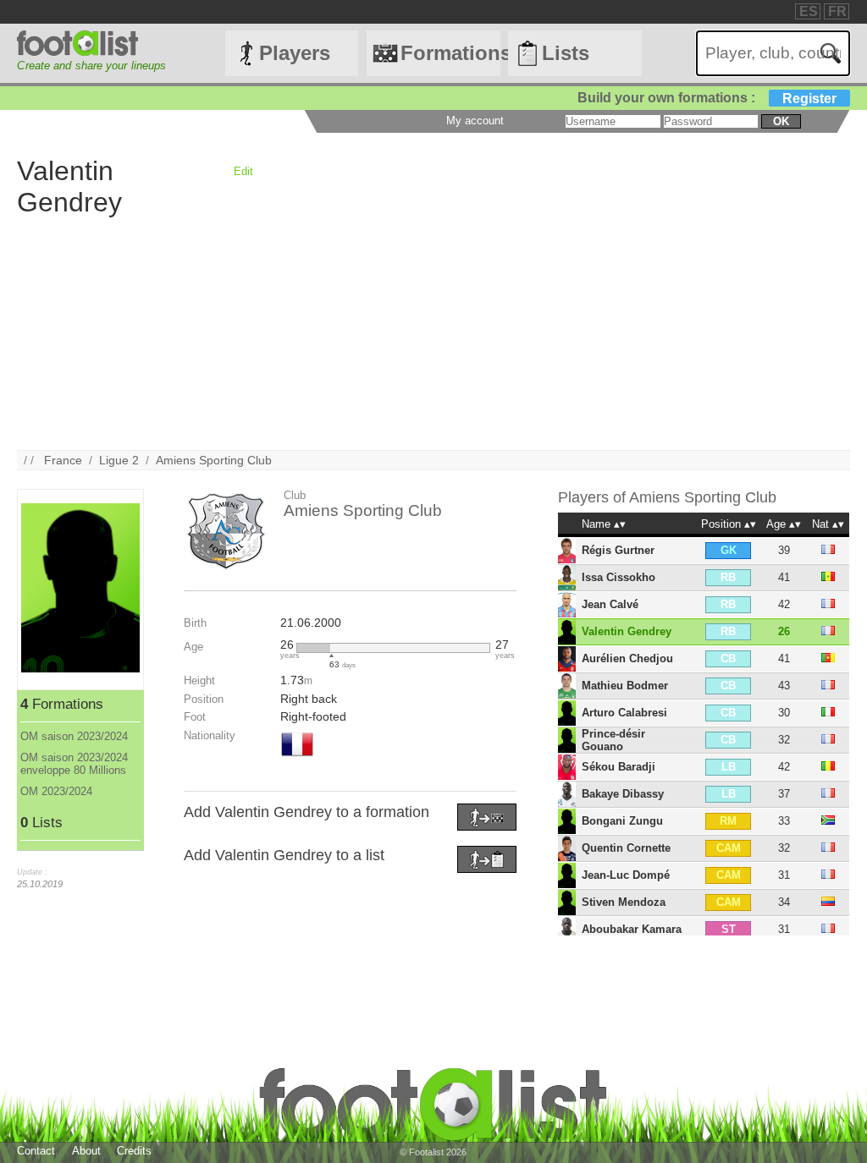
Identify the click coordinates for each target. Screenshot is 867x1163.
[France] (297, 758)
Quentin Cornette (626, 848)
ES (808, 11)
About (86, 1150)
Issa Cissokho (618, 577)
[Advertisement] (433, 331)
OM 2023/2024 (56, 791)
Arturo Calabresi (624, 712)
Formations (450, 52)
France (63, 460)
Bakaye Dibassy (623, 793)
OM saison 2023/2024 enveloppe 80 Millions (74, 763)
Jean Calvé (610, 604)
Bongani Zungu (622, 821)
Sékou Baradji (618, 766)
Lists (565, 52)
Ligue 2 (119, 460)
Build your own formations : (707, 98)
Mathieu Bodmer (625, 685)
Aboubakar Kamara (632, 929)
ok (781, 121)
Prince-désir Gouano (613, 740)
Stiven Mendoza (623, 902)
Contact (36, 1150)
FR (837, 11)
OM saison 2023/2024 (74, 736)
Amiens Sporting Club (214, 460)
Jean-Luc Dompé (626, 875)
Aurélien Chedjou (627, 658)
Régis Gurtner (618, 550)
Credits (134, 1150)
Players (294, 52)
